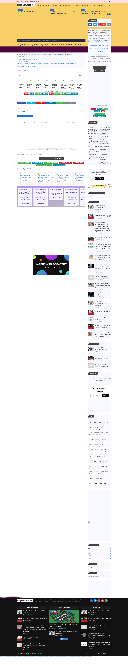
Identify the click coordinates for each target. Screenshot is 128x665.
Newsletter (100, 377)
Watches (91, 485)
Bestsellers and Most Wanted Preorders (101, 319)
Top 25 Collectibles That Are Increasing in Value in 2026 (103, 216)
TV (106, 481)
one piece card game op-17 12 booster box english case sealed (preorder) (103, 257)
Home (18, 1)
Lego (90, 461)
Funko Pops (102, 139)
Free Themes (28, 653)
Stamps (95, 476)
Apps (107, 429)
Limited (94, 461)
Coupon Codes (100, 442)
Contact (26, 1)
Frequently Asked (104, 141)
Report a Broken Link (49, 99)
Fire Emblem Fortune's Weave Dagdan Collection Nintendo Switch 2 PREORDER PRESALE (45, 178)
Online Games (105, 466)
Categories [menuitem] (46, 5)
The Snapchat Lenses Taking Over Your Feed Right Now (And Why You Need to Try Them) (103, 247)
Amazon (91, 429)
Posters (105, 468)
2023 (100, 556)
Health (98, 456)
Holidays (104, 456)
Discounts (95, 444)
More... (90, 196)
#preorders (25, 70)
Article (90, 432)
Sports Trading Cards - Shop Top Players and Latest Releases (105, 146)
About (22, 1)
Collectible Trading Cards (104, 155)
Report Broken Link (106, 653)
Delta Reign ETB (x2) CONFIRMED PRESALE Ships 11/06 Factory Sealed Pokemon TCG (63, 178)
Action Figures (96, 427)
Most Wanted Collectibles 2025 (104, 150)
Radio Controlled (104, 471)
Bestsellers (91, 434)
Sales (94, 473)
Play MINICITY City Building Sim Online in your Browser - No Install (63, 625)
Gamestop (102, 454)
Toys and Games (98, 478)
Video (90, 483)
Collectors (103, 439)
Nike (99, 466)
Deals (90, 444)
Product (96, 471)
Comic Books (92, 442)
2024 (100, 553)
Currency (107, 442)
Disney (101, 444)
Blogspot (40, 653)
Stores (100, 476)
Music (90, 466)
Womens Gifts (104, 485)
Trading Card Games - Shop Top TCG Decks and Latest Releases (93, 146)
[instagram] (107, 1)
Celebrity (102, 437)
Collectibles (71, 93)
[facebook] (101, 1)
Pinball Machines (92, 149)
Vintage (95, 483)
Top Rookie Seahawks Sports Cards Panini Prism (102, 277)
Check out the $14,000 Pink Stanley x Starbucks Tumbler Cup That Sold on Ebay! (103, 334)
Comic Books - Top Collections (104, 137)
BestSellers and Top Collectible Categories (105, 126)
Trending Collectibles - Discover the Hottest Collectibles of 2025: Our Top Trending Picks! (93, 131)
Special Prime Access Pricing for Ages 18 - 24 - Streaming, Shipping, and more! (63, 12)
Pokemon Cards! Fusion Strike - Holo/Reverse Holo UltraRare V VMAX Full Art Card (102, 267)
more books (100, 52)
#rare (90, 422)
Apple (96, 429)
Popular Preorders (32, 66)
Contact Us (98, 653)
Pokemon (90, 138)
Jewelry (96, 459)
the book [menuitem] (93, 5)
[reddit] (104, 24)
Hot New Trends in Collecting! (92, 126)
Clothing (91, 439)
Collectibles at (78, 162)
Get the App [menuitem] (85, 5)
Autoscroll (99, 55)
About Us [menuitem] (100, 5)
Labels (107, 459)
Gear (90, 456)
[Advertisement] (51, 29)
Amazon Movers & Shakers (37, 123)
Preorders (91, 471)
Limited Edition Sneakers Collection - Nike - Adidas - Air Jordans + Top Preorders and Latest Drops (105, 132)
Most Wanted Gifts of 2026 (102, 237)
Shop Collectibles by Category (92, 135)
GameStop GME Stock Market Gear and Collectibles (32, 12)
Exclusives (101, 446)
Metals (90, 464)
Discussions (36, 99)
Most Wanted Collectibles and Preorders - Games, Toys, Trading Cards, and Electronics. (105, 162)
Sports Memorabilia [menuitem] (65, 5)
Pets (90, 468)
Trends (102, 481)
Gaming (107, 454)
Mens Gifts (105, 461)
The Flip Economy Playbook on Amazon (99, 48)
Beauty (102, 432)
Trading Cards (92, 481)
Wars (105, 483)
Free (90, 451)
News (94, 466)
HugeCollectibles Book (34, 1)
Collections (97, 439)
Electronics (91, 446)
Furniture (91, 454)
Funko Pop (105, 451)
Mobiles (100, 464)
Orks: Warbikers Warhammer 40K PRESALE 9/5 (82, 177)
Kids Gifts (102, 459)
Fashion (107, 446)
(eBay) (26, 180)
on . (25, 162)
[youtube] (102, 600)
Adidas (102, 427)
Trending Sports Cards (104, 158)
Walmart (100, 483)
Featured (95, 422)
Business (91, 437)
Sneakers (103, 473)
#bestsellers (91, 420)
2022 (100, 558)
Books (104, 434)
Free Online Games (97, 451)
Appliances (101, 429)
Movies (105, 464)
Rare (100, 422)
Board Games (98, 434)
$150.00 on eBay (71, 203)
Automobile (96, 432)
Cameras (97, 437)
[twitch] (109, 1)
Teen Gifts (91, 478)
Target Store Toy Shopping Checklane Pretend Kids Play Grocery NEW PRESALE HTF (47, 54)
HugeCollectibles (54, 628)
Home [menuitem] (39, 5)
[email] (109, 24)
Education (107, 444)
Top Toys (44, 165)
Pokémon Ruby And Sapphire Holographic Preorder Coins (26, 177)
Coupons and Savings (104, 143)
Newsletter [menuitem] (77, 5)
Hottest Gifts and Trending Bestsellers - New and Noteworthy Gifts (93, 156)
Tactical (105, 476)
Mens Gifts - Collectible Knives (94, 152)
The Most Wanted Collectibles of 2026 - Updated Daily (101, 207)
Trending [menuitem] (54, 5)
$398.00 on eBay (40, 203)
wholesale (97, 485)
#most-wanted (92, 424)
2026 (100, 548)
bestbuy (107, 432)
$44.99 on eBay (25, 203)
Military (95, 464)
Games (96, 454)
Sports (90, 476)
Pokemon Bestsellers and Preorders (102, 294)
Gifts (94, 456)
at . (51, 162)
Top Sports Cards (100, 42)
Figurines (97, 449)
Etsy (96, 446)
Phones (94, 468)
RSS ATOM (91, 567)
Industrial (91, 459)
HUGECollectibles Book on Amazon (99, 45)
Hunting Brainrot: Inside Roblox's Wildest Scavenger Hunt (103, 285)
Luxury (99, 461)
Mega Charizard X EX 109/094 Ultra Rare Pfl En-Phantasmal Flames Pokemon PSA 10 (94, 12)
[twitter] (104, 1)
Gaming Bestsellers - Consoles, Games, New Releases (93, 141)
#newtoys (23, 40)
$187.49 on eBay (56, 197)
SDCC (98, 473)
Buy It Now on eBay (24, 61)
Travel (98, 481)
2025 (100, 551)
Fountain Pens (103, 449)
